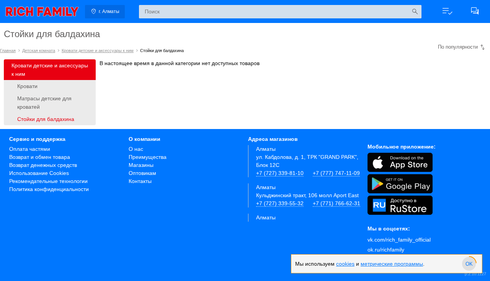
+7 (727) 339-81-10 (280, 173)
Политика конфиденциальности (49, 189)
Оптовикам (142, 173)
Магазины (141, 165)
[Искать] (414, 11)
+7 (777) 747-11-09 (336, 173)
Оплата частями (29, 149)
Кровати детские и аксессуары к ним (98, 50)
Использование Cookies (39, 173)
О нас (136, 149)
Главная (8, 50)
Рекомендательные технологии (48, 181)
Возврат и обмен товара (39, 157)
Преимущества (148, 157)
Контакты (140, 181)
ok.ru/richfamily (386, 250)
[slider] (469, 263)
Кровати (27, 86)
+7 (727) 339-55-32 (280, 203)
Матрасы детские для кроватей (44, 102)
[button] (447, 11)
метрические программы (392, 264)
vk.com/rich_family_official (399, 240)
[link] (42, 11)
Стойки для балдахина (45, 119)
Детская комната (38, 50)
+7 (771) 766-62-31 (336, 203)
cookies (345, 264)
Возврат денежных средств (43, 165)
